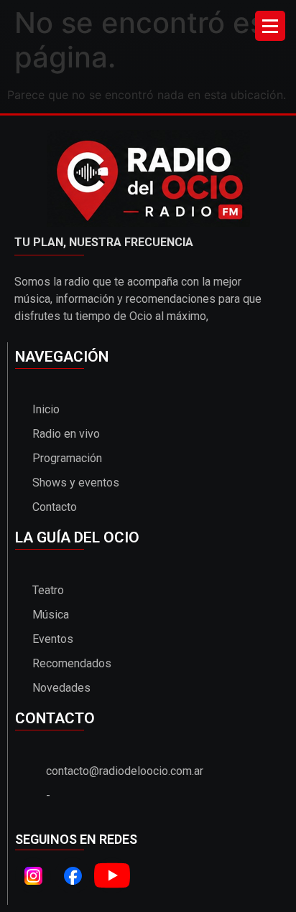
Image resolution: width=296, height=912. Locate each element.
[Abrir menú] (270, 26)
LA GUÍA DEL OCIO (77, 537)
